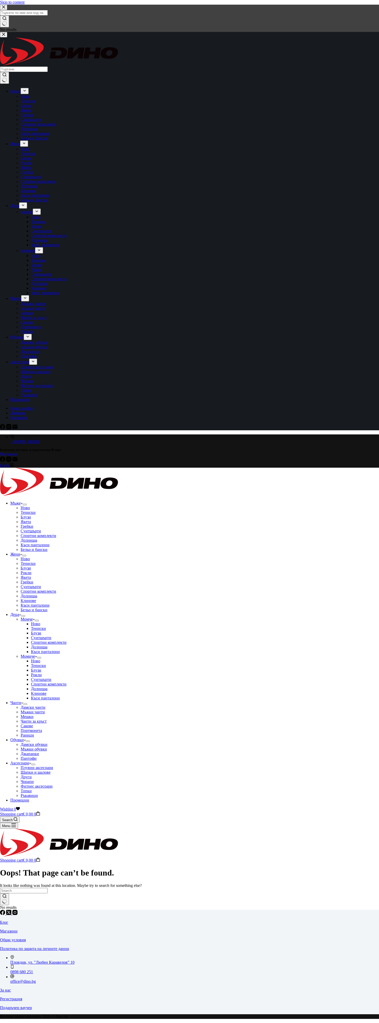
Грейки (27, 526)
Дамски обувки (34, 744)
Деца (14, 614)
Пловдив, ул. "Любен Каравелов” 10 (42, 962)
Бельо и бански (34, 549)
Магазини (9, 454)
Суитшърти (31, 531)
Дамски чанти (33, 707)
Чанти (15, 702)
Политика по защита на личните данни (34, 948)
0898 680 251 (21, 972)
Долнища (29, 540)
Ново (25, 508)
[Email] (15, 460)
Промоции (19, 800)
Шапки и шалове (36, 772)
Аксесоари (19, 763)
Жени (15, 554)
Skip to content (12, 2)
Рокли (26, 573)
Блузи (26, 517)
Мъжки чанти (33, 712)
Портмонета (31, 730)
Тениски (28, 512)
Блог (4, 922)
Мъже (15, 503)
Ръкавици (29, 795)
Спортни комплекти (38, 535)
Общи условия (13, 940)
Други (26, 777)
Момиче (28, 656)
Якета (26, 521)
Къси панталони (35, 545)
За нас (5, 990)
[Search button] (4, 899)
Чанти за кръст (34, 721)
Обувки (17, 740)
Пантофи (29, 758)
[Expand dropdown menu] (25, 504)
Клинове (28, 600)
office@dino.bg (23, 981)
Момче (27, 619)
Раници (27, 735)
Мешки (27, 716)
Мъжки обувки (34, 749)
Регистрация (11, 999)
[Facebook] (3, 460)
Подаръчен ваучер (16, 1007)
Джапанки (30, 754)
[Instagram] (9, 460)
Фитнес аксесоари (37, 786)
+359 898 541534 (24, 441)
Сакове (27, 726)
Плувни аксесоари (37, 767)
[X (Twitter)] (9, 913)
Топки (26, 791)
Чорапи (27, 781)
